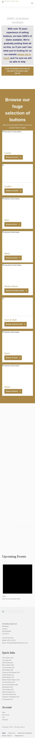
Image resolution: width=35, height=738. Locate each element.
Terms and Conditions (25, 733)
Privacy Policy (7, 735)
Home (4, 733)
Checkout (5, 719)
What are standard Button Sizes (15, 498)
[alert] (17, 580)
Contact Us (11, 733)
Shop (3, 712)
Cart (3, 717)
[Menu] (32, 3)
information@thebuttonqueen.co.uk (17, 643)
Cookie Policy (19, 735)
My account (5, 715)
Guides (7, 420)
